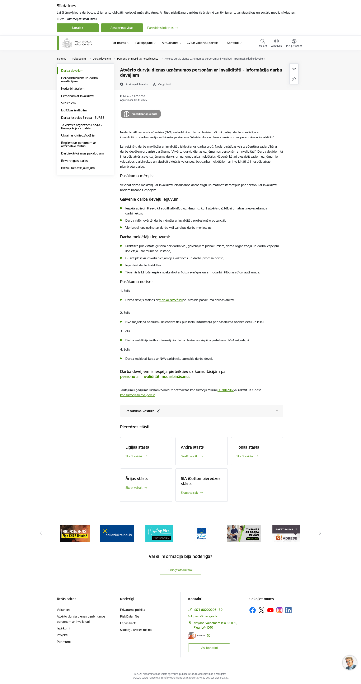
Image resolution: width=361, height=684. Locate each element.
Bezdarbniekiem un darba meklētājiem (79, 79)
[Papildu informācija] (220, 609)
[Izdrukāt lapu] (294, 69)
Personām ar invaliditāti (77, 96)
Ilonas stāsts (247, 447)
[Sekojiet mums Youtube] (270, 610)
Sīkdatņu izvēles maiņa (136, 630)
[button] (158, 410)
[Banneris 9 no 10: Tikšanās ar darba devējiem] (201, 533)
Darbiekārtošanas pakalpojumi (82, 153)
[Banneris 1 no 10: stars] (286, 533)
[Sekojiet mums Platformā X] (261, 610)
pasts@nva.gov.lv (205, 616)
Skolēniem (68, 103)
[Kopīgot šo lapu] (294, 79)
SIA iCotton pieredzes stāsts (200, 481)
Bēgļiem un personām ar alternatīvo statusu (78, 144)
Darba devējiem (72, 71)
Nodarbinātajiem (72, 89)
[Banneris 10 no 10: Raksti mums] (244, 533)
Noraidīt (77, 28)
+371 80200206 (204, 610)
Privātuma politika (132, 610)
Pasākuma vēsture (140, 411)
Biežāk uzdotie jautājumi (78, 168)
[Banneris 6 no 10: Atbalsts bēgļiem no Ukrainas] (75, 533)
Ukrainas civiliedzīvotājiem (79, 135)
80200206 (225, 390)
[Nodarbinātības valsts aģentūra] (77, 43)
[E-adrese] (196, 635)
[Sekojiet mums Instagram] (279, 610)
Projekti (62, 635)
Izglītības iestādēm (74, 110)
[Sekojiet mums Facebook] (252, 610)
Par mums (64, 642)
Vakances (63, 610)
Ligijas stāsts (137, 447)
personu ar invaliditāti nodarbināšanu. (155, 376)
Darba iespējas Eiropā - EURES (82, 118)
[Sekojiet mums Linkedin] (288, 610)
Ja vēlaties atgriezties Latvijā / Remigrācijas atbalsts (81, 126)
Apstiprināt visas (122, 28)
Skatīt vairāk (134, 456)
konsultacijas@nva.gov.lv (137, 395)
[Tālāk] (320, 533)
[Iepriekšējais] (41, 533)
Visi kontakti (209, 648)
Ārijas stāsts (137, 478)
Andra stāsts (192, 447)
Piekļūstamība (130, 616)
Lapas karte (128, 623)
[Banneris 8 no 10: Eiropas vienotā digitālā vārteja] (159, 533)
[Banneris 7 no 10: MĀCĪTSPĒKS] (117, 533)
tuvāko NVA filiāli (171, 300)
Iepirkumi (63, 628)
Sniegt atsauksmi (180, 570)
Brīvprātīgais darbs (74, 161)
